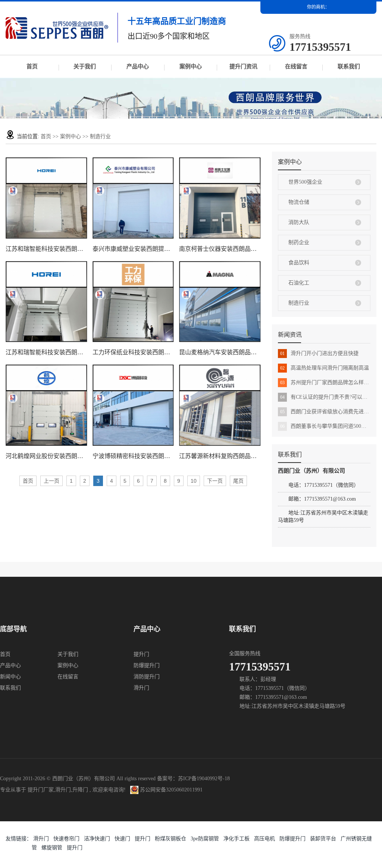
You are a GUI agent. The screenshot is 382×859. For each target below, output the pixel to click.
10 (194, 481)
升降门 (80, 790)
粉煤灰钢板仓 (170, 838)
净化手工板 (236, 838)
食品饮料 (298, 262)
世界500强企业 (305, 182)
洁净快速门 (97, 838)
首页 (32, 66)
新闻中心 (10, 676)
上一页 (51, 481)
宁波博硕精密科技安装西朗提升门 (133, 456)
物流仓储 (298, 202)
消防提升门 (147, 676)
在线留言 (296, 66)
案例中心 (190, 66)
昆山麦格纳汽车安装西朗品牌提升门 (220, 352)
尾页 (238, 481)
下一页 (215, 481)
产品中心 (137, 66)
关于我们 (84, 66)
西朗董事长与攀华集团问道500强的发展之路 (325, 426)
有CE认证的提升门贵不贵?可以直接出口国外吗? (325, 397)
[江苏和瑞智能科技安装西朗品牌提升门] (46, 198)
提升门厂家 (41, 790)
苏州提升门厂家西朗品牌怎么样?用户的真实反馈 (325, 382)
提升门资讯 (243, 66)
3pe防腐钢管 (205, 838)
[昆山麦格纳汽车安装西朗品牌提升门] (220, 302)
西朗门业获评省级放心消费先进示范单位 (325, 411)
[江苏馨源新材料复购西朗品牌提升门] (220, 405)
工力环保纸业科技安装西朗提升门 (133, 352)
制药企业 (298, 242)
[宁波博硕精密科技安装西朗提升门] (133, 405)
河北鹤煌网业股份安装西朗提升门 (46, 456)
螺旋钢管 (51, 847)
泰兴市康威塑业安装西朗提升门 (133, 249)
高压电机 (264, 838)
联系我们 (349, 66)
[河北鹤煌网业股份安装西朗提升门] (46, 405)
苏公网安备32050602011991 (170, 790)
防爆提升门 (147, 665)
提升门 (141, 654)
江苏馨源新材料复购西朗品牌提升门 (220, 456)
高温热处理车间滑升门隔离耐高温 (324, 368)
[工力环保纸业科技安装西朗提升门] (133, 302)
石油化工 (298, 283)
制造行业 (100, 136)
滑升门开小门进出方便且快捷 (319, 353)
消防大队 (298, 222)
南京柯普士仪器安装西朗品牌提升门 (220, 249)
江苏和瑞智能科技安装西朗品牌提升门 (46, 249)
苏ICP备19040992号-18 (204, 778)
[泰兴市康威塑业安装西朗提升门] (133, 198)
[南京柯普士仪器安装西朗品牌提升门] (220, 198)
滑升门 (141, 688)
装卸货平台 (323, 838)
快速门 (122, 838)
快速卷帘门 (66, 838)
